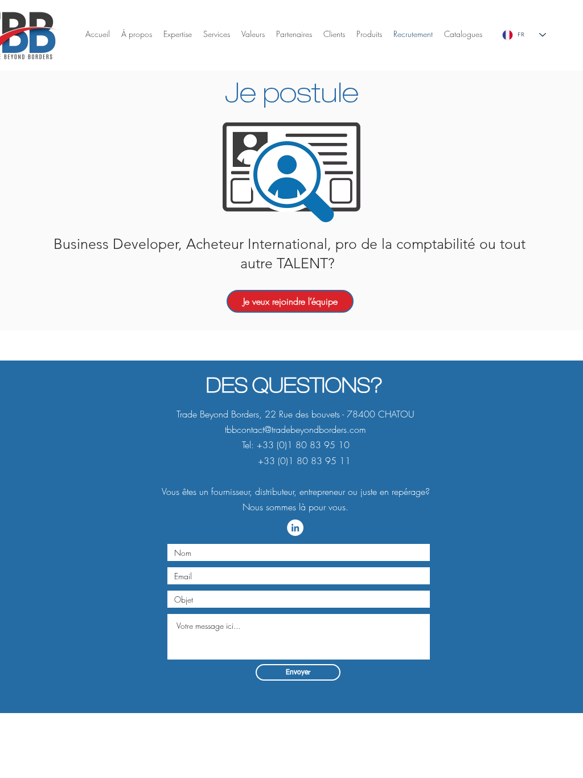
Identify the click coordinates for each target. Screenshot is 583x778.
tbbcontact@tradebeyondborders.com (295, 429)
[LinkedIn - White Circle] (295, 527)
